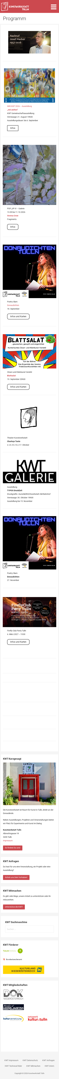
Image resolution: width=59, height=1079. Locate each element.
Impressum (8, 840)
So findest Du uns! (12, 848)
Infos (12, 128)
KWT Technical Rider (13, 1066)
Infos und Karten (18, 316)
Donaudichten (13, 305)
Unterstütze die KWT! (14, 907)
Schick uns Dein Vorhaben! (16, 877)
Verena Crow (12, 216)
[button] (54, 5)
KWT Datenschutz (30, 1060)
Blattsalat (11, 376)
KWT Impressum (11, 1060)
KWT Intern (49, 1066)
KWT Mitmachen (33, 1066)
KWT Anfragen (48, 1060)
